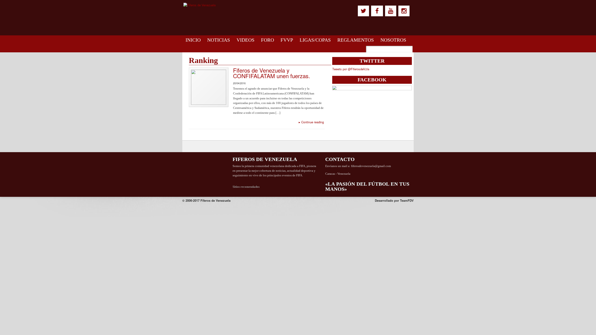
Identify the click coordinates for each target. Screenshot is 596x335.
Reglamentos (355, 40)
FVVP (287, 40)
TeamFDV (407, 200)
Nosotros (393, 40)
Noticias (218, 40)
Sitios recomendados (246, 186)
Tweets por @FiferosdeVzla (350, 69)
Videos (245, 40)
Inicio (193, 40)
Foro (267, 40)
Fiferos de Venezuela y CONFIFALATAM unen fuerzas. (271, 73)
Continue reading (311, 122)
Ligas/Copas (315, 40)
